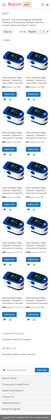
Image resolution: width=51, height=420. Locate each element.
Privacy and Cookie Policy (15, 384)
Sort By (22, 31)
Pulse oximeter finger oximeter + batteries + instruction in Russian (12, 80)
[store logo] (19, 4)
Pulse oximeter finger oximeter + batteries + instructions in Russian (37, 300)
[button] (4, 99)
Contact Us (8, 396)
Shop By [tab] (7, 31)
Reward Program (11, 408)
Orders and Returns (12, 390)
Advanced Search (11, 402)
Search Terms (9, 378)
